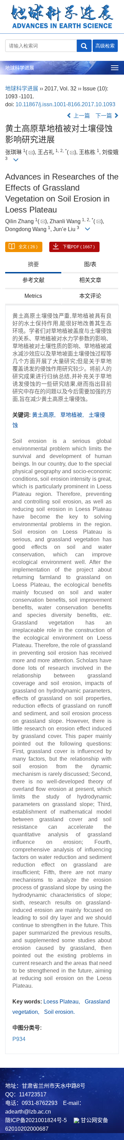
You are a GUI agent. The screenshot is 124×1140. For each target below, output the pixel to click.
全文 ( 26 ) (28, 247)
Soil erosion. (59, 1012)
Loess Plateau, (62, 1002)
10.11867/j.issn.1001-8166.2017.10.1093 (65, 104)
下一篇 (104, 116)
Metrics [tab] (33, 296)
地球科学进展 (19, 67)
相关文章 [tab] (90, 280)
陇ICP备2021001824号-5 (36, 1120)
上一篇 (81, 116)
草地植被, (72, 415)
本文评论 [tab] (90, 296)
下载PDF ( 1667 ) (79, 247)
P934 (18, 1039)
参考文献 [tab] (33, 280)
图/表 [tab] (90, 264)
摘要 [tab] (33, 264)
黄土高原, (44, 415)
